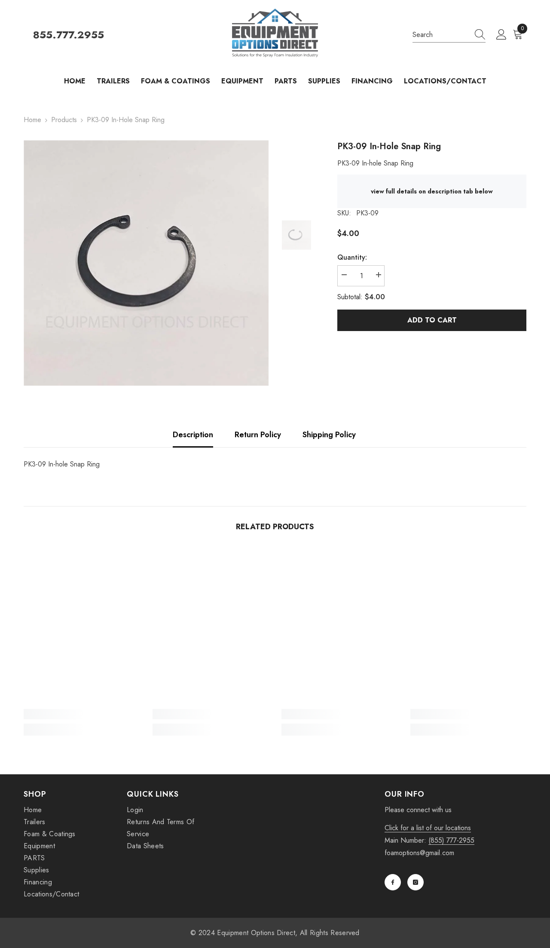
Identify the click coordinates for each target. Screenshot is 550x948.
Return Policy (258, 434)
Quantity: (352, 257)
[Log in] (501, 35)
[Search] (449, 35)
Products (64, 120)
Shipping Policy (329, 434)
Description (193, 434)
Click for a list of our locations (428, 828)
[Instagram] (415, 882)
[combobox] (440, 35)
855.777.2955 (68, 35)
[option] (146, 263)
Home (32, 120)
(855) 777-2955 (451, 840)
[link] (82, 714)
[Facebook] (393, 882)
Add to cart (432, 320)
